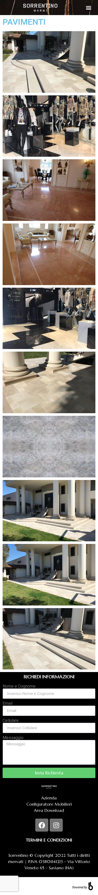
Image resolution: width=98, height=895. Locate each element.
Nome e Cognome (19, 686)
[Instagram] (56, 825)
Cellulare (11, 721)
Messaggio (13, 738)
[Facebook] (41, 825)
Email (8, 703)
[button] (88, 7)
